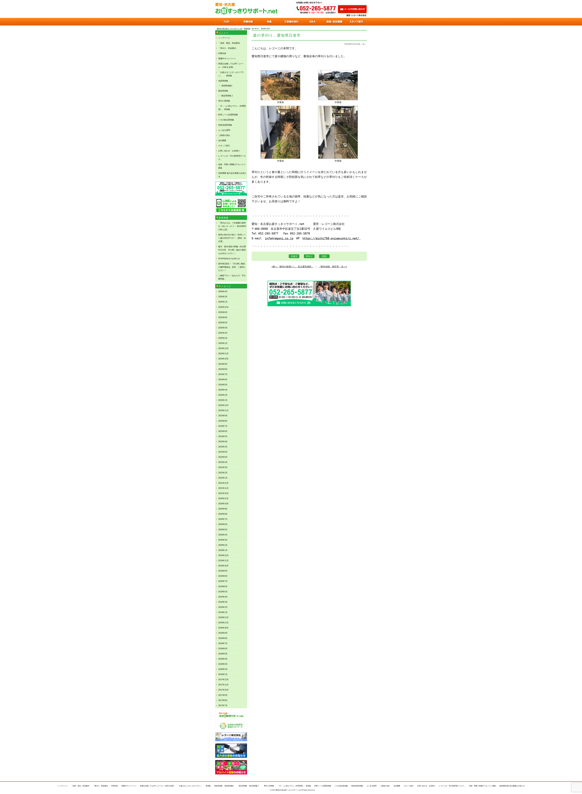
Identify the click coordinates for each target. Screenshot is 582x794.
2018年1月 (222, 674)
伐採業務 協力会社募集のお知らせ (232, 175)
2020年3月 (222, 540)
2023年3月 (222, 447)
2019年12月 (223, 555)
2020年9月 (222, 509)
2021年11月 (223, 488)
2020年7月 (222, 519)
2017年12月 (223, 679)
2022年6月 (222, 452)
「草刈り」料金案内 (227, 48)
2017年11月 (223, 685)
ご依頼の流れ (224, 135)
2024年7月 (222, 374)
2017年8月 (222, 700)
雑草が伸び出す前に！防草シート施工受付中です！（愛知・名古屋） (232, 238)
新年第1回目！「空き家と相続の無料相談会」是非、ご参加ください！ (232, 267)
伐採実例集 (223, 81)
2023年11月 (223, 410)
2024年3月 (222, 395)
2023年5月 (222, 436)
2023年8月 (222, 421)
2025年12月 (223, 307)
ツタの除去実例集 (226, 120)
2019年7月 (222, 581)
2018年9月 (222, 633)
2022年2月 (222, 473)
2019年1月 (222, 612)
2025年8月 (222, 317)
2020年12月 (223, 498)
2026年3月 (222, 296)
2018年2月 (222, 669)
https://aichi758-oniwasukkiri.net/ (331, 238)
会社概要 (222, 140)
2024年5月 (222, 384)
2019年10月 (223, 566)
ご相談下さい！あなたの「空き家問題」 (232, 277)
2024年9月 (222, 364)
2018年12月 (223, 617)
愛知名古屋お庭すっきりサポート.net (288, 790)
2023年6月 (222, 431)
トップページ (224, 38)
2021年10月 (223, 493)
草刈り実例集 (224, 101)
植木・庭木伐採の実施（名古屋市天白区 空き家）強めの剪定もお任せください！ (232, 249)
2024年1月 (222, 400)
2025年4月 (222, 328)
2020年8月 (222, 514)
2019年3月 (222, 602)
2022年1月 (222, 478)
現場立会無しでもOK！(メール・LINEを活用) (230, 65)
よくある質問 (224, 130)
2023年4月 (222, 441)
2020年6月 (222, 524)
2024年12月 (223, 348)
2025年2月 (222, 338)
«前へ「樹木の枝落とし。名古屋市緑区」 (293, 266)
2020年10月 (223, 503)
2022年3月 (222, 467)
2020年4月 (222, 535)
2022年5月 (222, 457)
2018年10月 (223, 628)
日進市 (294, 256)
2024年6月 (222, 379)
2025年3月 (222, 333)
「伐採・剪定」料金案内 (229, 43)
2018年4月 (222, 659)
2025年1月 (222, 343)
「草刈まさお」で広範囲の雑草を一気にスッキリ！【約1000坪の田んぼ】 (232, 226)
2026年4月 (222, 291)
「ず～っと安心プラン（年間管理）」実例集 (232, 107)
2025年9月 (222, 312)
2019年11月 (223, 560)
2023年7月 (222, 426)
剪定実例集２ (227, 96)
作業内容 (222, 53)
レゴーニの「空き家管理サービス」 (232, 157)
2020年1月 (222, 550)
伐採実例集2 (226, 86)
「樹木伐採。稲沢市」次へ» (332, 266)
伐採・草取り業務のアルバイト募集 (232, 166)
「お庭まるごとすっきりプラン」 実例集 (231, 74)
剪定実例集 (223, 91)
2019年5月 (222, 591)
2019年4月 (222, 597)
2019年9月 (222, 571)
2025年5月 (222, 322)
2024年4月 (222, 390)
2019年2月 (222, 607)
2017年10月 (223, 690)
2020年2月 (222, 545)
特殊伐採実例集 (225, 125)
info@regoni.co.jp (279, 238)
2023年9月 (222, 415)
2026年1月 (222, 302)
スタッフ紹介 (224, 145)
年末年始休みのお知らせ (229, 258)
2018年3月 (222, 664)
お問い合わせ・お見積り (229, 151)
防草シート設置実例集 (228, 115)
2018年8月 (222, 638)
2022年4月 (222, 462)
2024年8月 (222, 369)
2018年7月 (222, 643)
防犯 (324, 256)
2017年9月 (222, 695)
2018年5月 (222, 654)
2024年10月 (223, 359)
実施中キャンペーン (227, 58)
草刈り (309, 256)
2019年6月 (222, 586)
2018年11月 (223, 622)
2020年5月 (222, 529)
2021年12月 (223, 483)
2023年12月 (223, 405)
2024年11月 (223, 353)
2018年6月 (222, 648)
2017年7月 (222, 705)
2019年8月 (222, 576)
